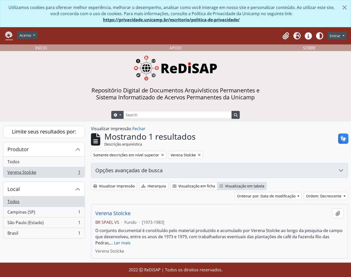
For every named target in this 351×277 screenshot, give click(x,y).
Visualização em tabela (244, 186)
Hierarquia (156, 186)
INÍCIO (41, 48)
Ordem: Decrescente (324, 196)
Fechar (138, 128)
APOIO (175, 48)
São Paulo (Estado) (43, 224)
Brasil (43, 234)
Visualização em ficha (196, 186)
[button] (285, 36)
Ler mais (122, 243)
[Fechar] (344, 7)
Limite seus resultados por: (44, 131)
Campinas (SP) (43, 213)
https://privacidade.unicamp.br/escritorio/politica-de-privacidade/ (171, 20)
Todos (13, 162)
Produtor (18, 149)
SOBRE (309, 48)
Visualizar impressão (116, 186)
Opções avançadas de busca (129, 170)
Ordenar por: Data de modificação (267, 196)
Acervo (26, 35)
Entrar (335, 35)
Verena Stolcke (43, 173)
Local (13, 189)
